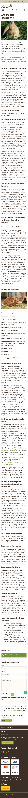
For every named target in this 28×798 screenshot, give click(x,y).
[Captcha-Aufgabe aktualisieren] (12, 694)
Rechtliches (4, 731)
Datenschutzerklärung (13, 710)
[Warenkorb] (24, 10)
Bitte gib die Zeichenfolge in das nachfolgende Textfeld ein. (13, 698)
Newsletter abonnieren (7, 742)
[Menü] (3, 10)
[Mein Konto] (20, 10)
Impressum (8, 794)
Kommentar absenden (7, 720)
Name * (3, 665)
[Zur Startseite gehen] (14, 6)
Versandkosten (4, 779)
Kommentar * (4, 678)
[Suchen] (12, 10)
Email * (3, 671)
